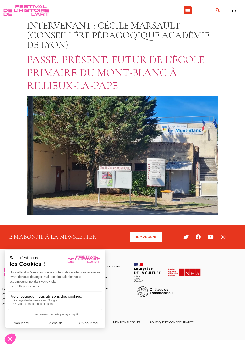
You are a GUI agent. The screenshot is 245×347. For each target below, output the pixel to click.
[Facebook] (198, 237)
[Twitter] (186, 237)
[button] (188, 10)
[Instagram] (223, 237)
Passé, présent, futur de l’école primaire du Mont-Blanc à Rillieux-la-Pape (116, 72)
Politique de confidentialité (172, 322)
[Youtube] (210, 237)
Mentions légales (126, 322)
